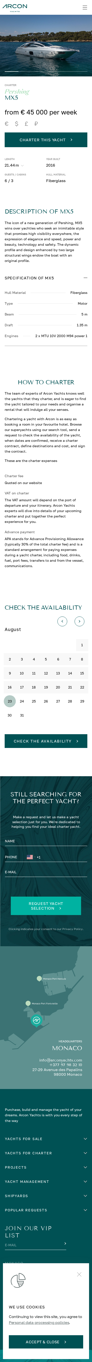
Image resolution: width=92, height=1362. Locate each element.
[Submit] (64, 1243)
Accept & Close (42, 1341)
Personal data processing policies (39, 1322)
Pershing (17, 92)
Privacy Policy (72, 929)
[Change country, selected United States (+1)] (31, 857)
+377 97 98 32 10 (65, 1064)
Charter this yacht (43, 139)
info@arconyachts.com (60, 1060)
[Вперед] (79, 621)
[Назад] (62, 621)
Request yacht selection (46, 905)
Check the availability (43, 741)
